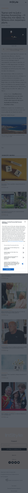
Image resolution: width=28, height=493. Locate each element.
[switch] (23, 248)
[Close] (25, 222)
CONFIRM (8, 269)
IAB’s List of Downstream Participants (15, 241)
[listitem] (14, 245)
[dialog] (14, 246)
